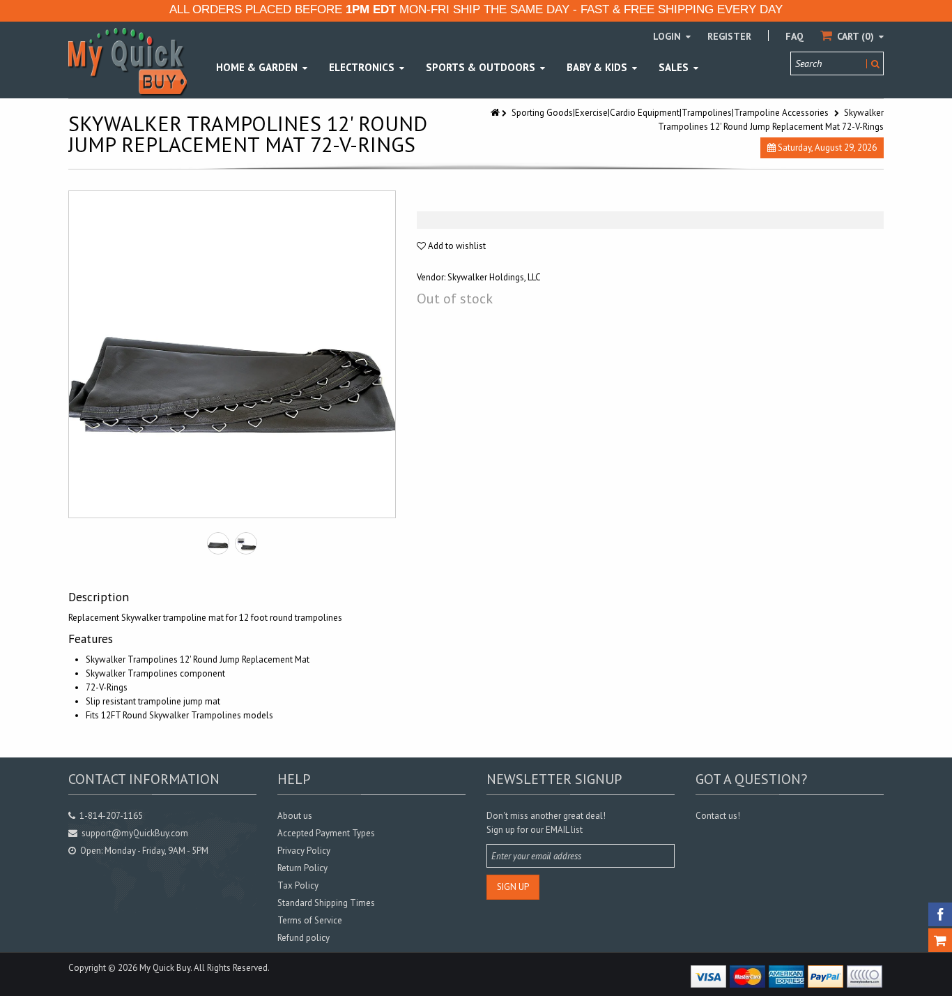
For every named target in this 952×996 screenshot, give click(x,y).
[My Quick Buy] (127, 61)
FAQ (794, 36)
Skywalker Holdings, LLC (494, 277)
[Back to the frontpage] (496, 113)
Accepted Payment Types (326, 833)
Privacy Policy (303, 851)
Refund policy (303, 938)
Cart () (855, 36)
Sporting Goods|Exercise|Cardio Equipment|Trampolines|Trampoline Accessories (670, 113)
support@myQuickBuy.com (135, 833)
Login (668, 36)
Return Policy (302, 868)
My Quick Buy (164, 968)
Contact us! (718, 816)
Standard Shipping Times (326, 903)
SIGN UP (513, 887)
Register (729, 36)
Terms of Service (309, 920)
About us (294, 816)
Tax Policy (297, 885)
